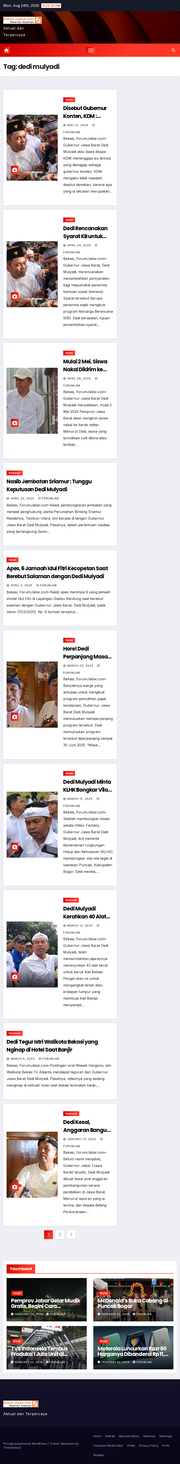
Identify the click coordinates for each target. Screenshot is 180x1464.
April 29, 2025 (79, 245)
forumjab (50, 498)
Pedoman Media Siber (108, 1445)
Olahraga (165, 1436)
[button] (173, 50)
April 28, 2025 (79, 378)
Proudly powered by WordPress (25, 1443)
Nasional (71, 900)
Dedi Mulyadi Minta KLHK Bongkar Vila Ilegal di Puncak (87, 789)
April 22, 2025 (23, 498)
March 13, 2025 (80, 925)
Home (97, 1436)
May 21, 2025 (78, 125)
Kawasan (14, 473)
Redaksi (98, 1455)
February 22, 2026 (116, 1314)
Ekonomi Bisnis (129, 1436)
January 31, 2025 (82, 1139)
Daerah (110, 1436)
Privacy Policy (148, 1445)
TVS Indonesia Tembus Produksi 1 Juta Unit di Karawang (39, 1354)
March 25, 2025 (80, 665)
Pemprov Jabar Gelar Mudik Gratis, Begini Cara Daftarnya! (45, 1306)
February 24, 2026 (29, 1314)
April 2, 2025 (22, 585)
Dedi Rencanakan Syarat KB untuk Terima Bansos (85, 236)
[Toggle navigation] (90, 50)
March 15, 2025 (80, 798)
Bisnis (104, 1293)
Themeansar (12, 1447)
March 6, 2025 (23, 1058)
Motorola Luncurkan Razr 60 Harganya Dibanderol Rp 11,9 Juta (132, 1354)
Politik (131, 1445)
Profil (165, 1445)
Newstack (67, 1443)
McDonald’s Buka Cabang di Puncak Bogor (133, 1303)
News (69, 99)
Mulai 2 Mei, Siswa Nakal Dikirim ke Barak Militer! (85, 369)
